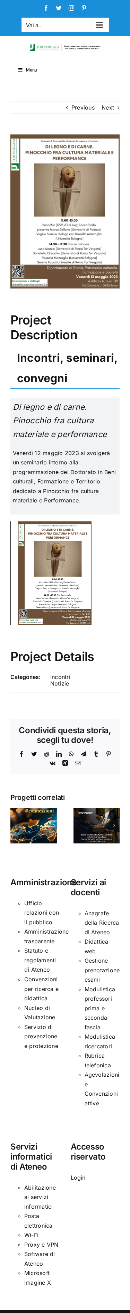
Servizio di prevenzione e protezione (41, 1036)
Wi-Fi (31, 1234)
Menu (31, 70)
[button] (15, 825)
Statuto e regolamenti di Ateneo (40, 960)
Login (78, 1177)
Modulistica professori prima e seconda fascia (100, 1008)
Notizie (59, 683)
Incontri (60, 676)
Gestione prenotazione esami (102, 970)
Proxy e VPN (41, 1244)
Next (108, 107)
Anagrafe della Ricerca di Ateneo (102, 923)
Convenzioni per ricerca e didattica (41, 989)
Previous (83, 107)
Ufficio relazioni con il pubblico (41, 913)
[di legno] (55, 524)
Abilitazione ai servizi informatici (40, 1197)
